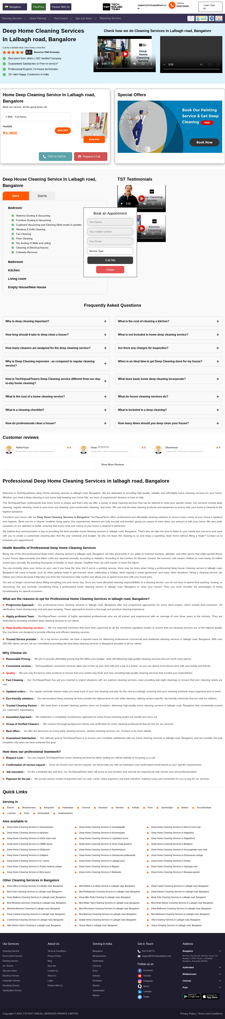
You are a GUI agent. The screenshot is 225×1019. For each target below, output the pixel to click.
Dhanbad (102, 807)
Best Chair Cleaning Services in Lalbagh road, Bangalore (34, 891)
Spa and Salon (84, 18)
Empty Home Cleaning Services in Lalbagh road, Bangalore (107, 920)
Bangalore (49, 807)
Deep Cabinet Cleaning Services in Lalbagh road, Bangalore (36, 914)
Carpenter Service (11, 980)
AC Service (8, 966)
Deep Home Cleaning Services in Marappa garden (175, 872)
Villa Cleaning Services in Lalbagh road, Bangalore (175, 920)
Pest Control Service (12, 956)
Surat (26, 813)
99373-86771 (148, 951)
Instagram (148, 981)
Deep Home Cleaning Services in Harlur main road (31, 838)
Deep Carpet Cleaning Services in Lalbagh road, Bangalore (179, 886)
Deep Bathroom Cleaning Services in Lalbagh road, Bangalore (181, 908)
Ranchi (10, 807)
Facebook (148, 970)
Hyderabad (68, 807)
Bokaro (185, 807)
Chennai (86, 807)
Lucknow (11, 813)
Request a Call (91, 156)
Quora (146, 986)
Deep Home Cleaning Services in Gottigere (27, 855)
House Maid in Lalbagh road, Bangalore (98, 925)
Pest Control (61, 18)
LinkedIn (147, 991)
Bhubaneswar (29, 807)
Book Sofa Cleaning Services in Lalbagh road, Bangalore (178, 897)
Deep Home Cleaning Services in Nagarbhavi (173, 838)
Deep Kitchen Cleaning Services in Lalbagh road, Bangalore (180, 891)
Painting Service (10, 961)
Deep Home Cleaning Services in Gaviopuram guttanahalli (107, 855)
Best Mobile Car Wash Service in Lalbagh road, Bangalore (107, 886)
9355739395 (182, 6)
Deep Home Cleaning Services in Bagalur (99, 866)
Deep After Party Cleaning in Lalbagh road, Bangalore (105, 897)
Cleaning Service (11, 951)
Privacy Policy (54, 956)
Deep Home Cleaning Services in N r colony (28, 861)
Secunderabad (204, 807)
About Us (52, 976)
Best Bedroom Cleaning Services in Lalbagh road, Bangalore (180, 914)
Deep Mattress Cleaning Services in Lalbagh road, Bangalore (36, 897)
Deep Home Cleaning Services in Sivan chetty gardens (105, 844)
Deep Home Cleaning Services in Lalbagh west (102, 861)
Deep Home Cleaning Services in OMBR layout (29, 844)
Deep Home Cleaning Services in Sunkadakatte (102, 827)
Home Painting (38, 18)
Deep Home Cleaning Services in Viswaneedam (30, 827)
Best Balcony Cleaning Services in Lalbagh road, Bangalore (108, 914)
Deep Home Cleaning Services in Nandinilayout (102, 849)
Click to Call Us (57, 156)
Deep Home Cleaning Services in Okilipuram (28, 849)
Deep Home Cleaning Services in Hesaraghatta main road (179, 849)
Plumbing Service (11, 985)
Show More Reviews (112, 464)
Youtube (147, 976)
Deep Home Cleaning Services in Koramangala (102, 833)
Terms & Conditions (57, 951)
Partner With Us (61, 6)
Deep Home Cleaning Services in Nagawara (172, 833)
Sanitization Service (12, 990)
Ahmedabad (43, 813)
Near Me (52, 966)
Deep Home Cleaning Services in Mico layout (28, 872)
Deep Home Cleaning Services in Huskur (171, 861)
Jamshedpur (167, 807)
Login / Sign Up (209, 7)
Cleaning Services (12, 18)
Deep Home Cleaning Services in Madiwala (100, 872)
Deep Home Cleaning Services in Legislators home (103, 838)
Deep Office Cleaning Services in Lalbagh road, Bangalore (35, 886)
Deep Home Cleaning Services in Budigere (172, 844)
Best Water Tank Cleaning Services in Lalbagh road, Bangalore (109, 903)
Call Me (110, 260)
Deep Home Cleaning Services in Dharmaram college (177, 855)
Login (50, 980)
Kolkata (135, 807)
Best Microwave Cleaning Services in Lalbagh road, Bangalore (109, 908)
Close (110, 269)
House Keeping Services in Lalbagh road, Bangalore (176, 925)
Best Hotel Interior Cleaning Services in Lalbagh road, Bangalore (182, 903)
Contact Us (53, 971)
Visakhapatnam (65, 813)
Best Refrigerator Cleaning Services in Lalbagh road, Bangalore (109, 891)
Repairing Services (110, 18)
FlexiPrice (38, 6)
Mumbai (120, 807)
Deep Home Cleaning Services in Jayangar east (174, 866)
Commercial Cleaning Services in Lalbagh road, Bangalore (35, 920)
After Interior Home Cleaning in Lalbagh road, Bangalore (34, 925)
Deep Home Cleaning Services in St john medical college (34, 866)
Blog (50, 961)
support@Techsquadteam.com (156, 956)
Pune (150, 807)
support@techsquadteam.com (152, 7)
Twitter (146, 997)
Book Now (94, 139)
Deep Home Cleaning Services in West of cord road (176, 827)
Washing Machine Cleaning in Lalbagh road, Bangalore (33, 908)
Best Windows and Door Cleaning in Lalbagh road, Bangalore (36, 903)
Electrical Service (11, 976)
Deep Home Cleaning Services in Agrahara (27, 833)
